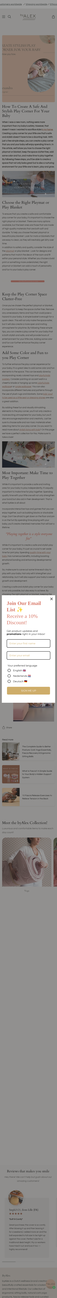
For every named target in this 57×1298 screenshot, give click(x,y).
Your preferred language (22, 665)
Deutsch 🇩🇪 (20, 681)
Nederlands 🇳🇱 (22, 676)
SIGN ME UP (28, 690)
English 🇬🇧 (19, 670)
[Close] (51, 599)
